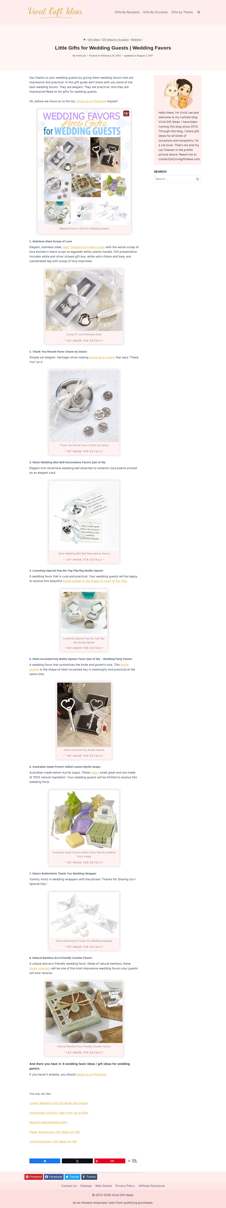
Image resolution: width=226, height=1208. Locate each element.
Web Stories (103, 1186)
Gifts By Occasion (155, 12)
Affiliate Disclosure (152, 1186)
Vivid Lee (81, 55)
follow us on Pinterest (91, 101)
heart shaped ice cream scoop (84, 247)
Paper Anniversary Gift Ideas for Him (54, 1132)
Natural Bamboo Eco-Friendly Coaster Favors (62, 957)
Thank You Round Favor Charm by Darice (59, 351)
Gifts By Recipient (127, 12)
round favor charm (102, 357)
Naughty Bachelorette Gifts (48, 1122)
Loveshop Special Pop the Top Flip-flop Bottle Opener (67, 570)
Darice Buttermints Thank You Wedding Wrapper (64, 873)
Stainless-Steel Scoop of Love (52, 241)
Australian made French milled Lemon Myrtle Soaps (66, 766)
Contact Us (69, 1186)
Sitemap (86, 1186)
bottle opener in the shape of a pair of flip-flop (95, 581)
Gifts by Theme (182, 12)
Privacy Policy (125, 1186)
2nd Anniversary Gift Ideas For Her (53, 1141)
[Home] (84, 39)
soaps (95, 772)
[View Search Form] (199, 12)
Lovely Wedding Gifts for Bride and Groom (58, 1103)
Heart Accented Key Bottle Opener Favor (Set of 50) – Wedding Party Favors (82, 659)
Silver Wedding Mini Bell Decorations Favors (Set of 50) (68, 462)
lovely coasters (39, 968)
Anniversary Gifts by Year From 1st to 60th (58, 1113)
